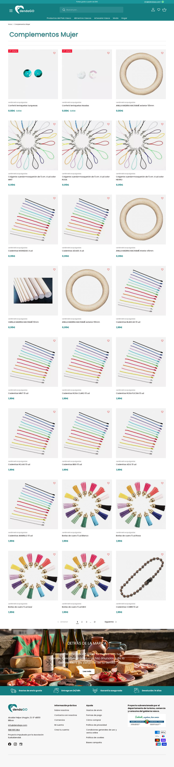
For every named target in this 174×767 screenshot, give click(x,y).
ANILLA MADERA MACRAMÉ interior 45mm (134, 250)
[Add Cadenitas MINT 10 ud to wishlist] (54, 340)
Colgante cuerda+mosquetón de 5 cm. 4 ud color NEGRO (140, 178)
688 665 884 (14, 730)
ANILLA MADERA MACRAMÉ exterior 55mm (135, 105)
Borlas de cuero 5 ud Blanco (75, 535)
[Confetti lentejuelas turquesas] (33, 74)
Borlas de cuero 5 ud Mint (74, 607)
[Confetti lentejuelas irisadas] (87, 74)
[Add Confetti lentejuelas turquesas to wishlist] (54, 53)
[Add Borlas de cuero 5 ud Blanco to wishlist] (108, 483)
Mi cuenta (59, 725)
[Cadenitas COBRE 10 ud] (141, 575)
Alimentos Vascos (82, 18)
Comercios (59, 720)
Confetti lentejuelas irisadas (75, 105)
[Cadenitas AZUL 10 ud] (141, 433)
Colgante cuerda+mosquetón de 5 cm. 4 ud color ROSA (86, 178)
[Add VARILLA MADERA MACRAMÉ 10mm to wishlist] (54, 269)
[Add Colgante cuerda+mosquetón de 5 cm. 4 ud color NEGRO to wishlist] (162, 124)
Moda (115, 18)
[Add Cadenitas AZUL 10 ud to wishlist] (162, 412)
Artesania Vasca (102, 18)
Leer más (87, 671)
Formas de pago (94, 715)
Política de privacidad (96, 725)
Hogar (124, 18)
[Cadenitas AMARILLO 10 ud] (33, 504)
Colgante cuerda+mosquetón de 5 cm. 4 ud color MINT (32, 178)
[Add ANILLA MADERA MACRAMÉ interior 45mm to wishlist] (162, 198)
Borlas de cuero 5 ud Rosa (128, 535)
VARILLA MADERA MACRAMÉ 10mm (23, 322)
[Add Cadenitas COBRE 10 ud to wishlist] (162, 554)
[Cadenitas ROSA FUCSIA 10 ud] (141, 362)
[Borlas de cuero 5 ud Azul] (33, 575)
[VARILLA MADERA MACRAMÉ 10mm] (33, 291)
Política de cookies (95, 737)
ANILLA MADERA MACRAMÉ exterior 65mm (81, 322)
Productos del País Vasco (59, 18)
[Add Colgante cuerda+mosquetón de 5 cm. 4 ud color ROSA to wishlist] (108, 124)
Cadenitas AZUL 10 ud (126, 464)
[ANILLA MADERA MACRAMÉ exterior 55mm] (141, 74)
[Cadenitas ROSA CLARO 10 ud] (87, 362)
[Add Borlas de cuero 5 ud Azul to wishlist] (54, 554)
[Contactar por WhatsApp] (163, 2)
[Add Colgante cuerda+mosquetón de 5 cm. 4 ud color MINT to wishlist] (54, 124)
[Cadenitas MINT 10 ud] (33, 362)
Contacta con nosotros (65, 715)
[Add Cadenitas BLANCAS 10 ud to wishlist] (162, 269)
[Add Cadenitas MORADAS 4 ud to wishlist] (54, 198)
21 (95, 622)
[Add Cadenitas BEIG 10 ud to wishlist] (108, 412)
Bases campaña (94, 742)
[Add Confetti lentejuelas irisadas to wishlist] (108, 53)
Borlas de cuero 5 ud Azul (20, 607)
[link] (62, 621)
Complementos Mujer (22, 24)
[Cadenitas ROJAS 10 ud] (33, 433)
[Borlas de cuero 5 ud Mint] (87, 575)
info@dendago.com (152, 2)
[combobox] (91, 10)
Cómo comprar (93, 720)
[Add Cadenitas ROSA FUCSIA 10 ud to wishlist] (162, 340)
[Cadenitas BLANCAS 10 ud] (141, 291)
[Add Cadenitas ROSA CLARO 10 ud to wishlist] (108, 340)
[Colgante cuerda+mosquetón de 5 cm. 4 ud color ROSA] (87, 145)
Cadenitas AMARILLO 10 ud (20, 535)
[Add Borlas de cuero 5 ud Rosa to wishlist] (162, 483)
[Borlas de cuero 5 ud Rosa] (141, 504)
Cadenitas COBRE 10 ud (127, 607)
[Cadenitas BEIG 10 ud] (87, 433)
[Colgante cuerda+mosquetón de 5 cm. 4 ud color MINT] (33, 145)
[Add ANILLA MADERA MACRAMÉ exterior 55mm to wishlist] (162, 53)
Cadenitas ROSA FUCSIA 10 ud (130, 393)
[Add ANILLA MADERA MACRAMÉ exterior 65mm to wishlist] (108, 269)
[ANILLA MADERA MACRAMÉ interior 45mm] (141, 219)
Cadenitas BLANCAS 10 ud (128, 322)
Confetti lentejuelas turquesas (22, 105)
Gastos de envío (94, 710)
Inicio (10, 24)
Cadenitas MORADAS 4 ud (20, 250)
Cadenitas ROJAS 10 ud (19, 464)
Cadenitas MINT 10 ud (18, 393)
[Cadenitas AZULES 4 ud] (87, 219)
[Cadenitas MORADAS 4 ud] (33, 219)
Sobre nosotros (61, 710)
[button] (164, 9)
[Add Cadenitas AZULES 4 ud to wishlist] (108, 198)
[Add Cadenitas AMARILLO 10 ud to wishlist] (54, 483)
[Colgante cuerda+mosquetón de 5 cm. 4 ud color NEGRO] (141, 145)
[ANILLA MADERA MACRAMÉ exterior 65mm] (87, 291)
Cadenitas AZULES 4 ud (73, 250)
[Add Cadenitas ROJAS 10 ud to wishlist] (54, 412)
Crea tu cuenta (61, 729)
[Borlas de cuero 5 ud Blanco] (87, 504)
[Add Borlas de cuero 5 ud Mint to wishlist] (108, 554)
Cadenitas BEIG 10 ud (72, 464)
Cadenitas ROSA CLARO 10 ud (76, 393)
